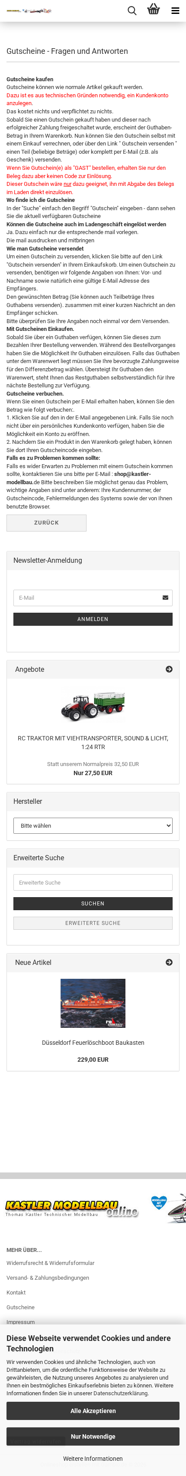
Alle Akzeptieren (93, 1410)
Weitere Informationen (93, 1458)
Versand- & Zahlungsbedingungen (47, 1278)
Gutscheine (20, 1307)
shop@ (122, 474)
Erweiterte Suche (93, 923)
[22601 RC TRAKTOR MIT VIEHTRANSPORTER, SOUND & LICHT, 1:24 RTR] (93, 704)
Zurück (46, 522)
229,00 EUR (93, 1059)
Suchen (93, 904)
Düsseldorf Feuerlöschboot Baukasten (93, 1042)
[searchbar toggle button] (132, 11)
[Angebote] (169, 670)
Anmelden (93, 619)
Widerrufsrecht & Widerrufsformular (50, 1263)
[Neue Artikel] (169, 963)
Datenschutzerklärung (120, 1393)
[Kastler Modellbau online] (26, 11)
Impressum (20, 1322)
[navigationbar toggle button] (175, 11)
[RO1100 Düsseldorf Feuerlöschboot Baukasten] (93, 1003)
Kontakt (16, 1292)
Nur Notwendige (93, 1436)
